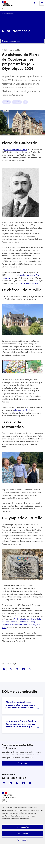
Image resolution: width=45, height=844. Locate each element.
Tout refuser (22, 833)
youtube (30, 783)
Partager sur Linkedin (17, 669)
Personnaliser (22, 839)
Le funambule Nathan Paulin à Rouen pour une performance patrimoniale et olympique (21, 724)
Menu (41, 3)
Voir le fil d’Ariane (8, 14)
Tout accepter (22, 827)
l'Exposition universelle (28, 283)
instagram (23, 783)
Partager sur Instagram (23, 669)
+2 (25, 102)
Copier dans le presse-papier (30, 669)
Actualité (6, 102)
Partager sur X (10, 669)
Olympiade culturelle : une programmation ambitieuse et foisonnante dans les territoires (21, 705)
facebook (17, 783)
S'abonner (22, 763)
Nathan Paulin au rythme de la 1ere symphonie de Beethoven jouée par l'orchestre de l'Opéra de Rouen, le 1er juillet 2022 (21, 623)
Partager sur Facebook (4, 669)
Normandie (17, 102)
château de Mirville (22, 410)
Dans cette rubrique (12, 41)
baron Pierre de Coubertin (15, 149)
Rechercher (35, 3)
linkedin (10, 783)
